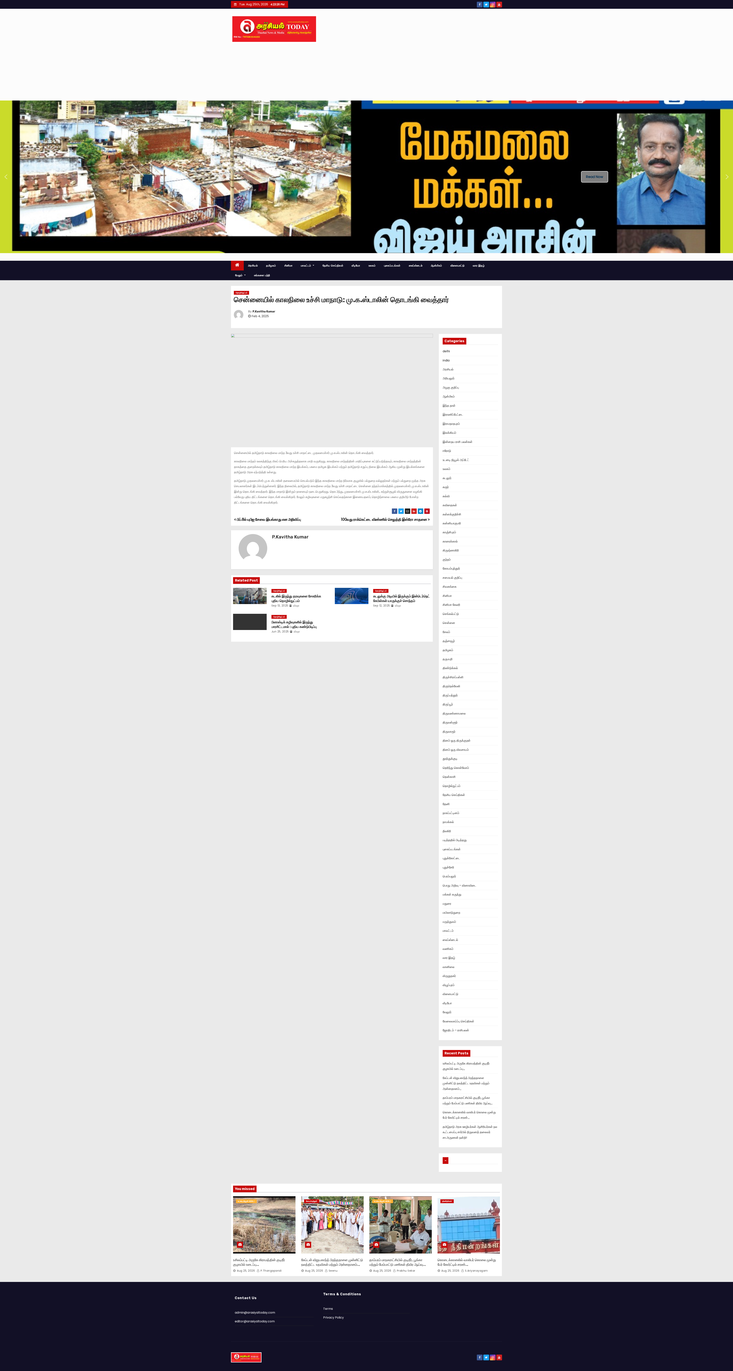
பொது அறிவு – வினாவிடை (459, 885)
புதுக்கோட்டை (451, 858)
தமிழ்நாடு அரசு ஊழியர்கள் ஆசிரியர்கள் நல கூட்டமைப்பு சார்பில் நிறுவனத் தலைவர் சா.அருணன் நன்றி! (470, 1132)
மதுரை (447, 903)
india (446, 360)
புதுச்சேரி (448, 867)
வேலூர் (447, 1012)
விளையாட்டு (457, 265)
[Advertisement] (366, 72)
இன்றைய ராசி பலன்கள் (457, 442)
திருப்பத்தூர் (450, 695)
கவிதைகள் (450, 505)
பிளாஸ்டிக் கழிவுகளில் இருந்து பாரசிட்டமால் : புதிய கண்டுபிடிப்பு (294, 624)
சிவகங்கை (450, 586)
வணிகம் (448, 949)
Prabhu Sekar (405, 1271)
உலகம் (372, 265)
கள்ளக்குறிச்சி (452, 514)
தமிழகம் (271, 265)
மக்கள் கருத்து (452, 894)
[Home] (237, 265)
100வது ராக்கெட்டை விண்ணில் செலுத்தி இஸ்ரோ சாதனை (384, 519)
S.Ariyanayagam (476, 1271)
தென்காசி (449, 777)
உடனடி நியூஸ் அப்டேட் (456, 460)
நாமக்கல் (448, 822)
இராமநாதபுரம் (451, 424)
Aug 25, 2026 (246, 1271)
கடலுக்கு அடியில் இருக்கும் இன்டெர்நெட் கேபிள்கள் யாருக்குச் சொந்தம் (401, 598)
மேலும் (239, 275)
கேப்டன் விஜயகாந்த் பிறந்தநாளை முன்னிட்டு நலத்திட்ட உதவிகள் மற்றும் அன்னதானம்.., (466, 1083)
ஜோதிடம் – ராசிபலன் (456, 1030)
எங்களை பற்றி (262, 275)
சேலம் (446, 632)
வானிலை (448, 967)
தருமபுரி (448, 659)
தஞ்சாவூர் (449, 641)
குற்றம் (447, 559)
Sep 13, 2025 (279, 605)
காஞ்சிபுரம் (449, 532)
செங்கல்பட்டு (451, 614)
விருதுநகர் (449, 976)
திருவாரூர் (449, 731)
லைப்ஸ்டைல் (416, 265)
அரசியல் (253, 265)
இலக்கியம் (449, 432)
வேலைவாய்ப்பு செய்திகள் (458, 1021)
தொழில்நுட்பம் (241, 292)
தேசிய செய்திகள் (333, 265)
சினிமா (288, 265)
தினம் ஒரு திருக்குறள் (457, 740)
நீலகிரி (447, 831)
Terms (328, 1309)
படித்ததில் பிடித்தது (455, 840)
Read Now (594, 176)
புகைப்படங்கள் (392, 265)
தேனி (446, 804)
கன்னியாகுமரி (452, 523)
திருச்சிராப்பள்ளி (453, 677)
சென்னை (449, 623)
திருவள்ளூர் (450, 722)
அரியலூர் (448, 378)
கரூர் (446, 487)
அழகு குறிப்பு (451, 387)
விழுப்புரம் (448, 985)
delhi (446, 351)
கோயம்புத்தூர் (451, 568)
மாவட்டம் (306, 265)
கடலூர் (447, 478)
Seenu (332, 1271)
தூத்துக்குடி (450, 758)
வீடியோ (356, 265)
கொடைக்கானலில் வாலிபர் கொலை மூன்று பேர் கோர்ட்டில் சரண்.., (467, 1262)
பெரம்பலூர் (449, 876)
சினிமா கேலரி (451, 605)
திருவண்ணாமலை (454, 713)
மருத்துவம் (449, 922)
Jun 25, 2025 (280, 631)
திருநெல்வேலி (451, 686)
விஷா (295, 605)
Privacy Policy (333, 1317)
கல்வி (446, 496)
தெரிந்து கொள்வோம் (456, 768)
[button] (6, 177)
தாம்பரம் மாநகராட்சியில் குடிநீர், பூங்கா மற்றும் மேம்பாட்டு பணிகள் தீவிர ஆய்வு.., (397, 1262)
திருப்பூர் (448, 704)
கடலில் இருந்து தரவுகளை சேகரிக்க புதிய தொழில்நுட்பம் (296, 598)
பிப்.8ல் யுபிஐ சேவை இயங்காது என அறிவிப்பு (268, 519)
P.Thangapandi (271, 1271)
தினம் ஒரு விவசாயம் (456, 749)
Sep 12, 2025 (381, 605)
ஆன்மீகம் (436, 265)
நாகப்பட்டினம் (451, 813)
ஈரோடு (447, 451)
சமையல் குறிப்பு (452, 577)
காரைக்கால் (450, 541)
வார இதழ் (478, 265)
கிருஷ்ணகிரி (451, 550)
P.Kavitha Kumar (264, 311)
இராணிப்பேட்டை (453, 414)
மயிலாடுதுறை (451, 912)
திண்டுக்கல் (450, 668)
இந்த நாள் (449, 405)
